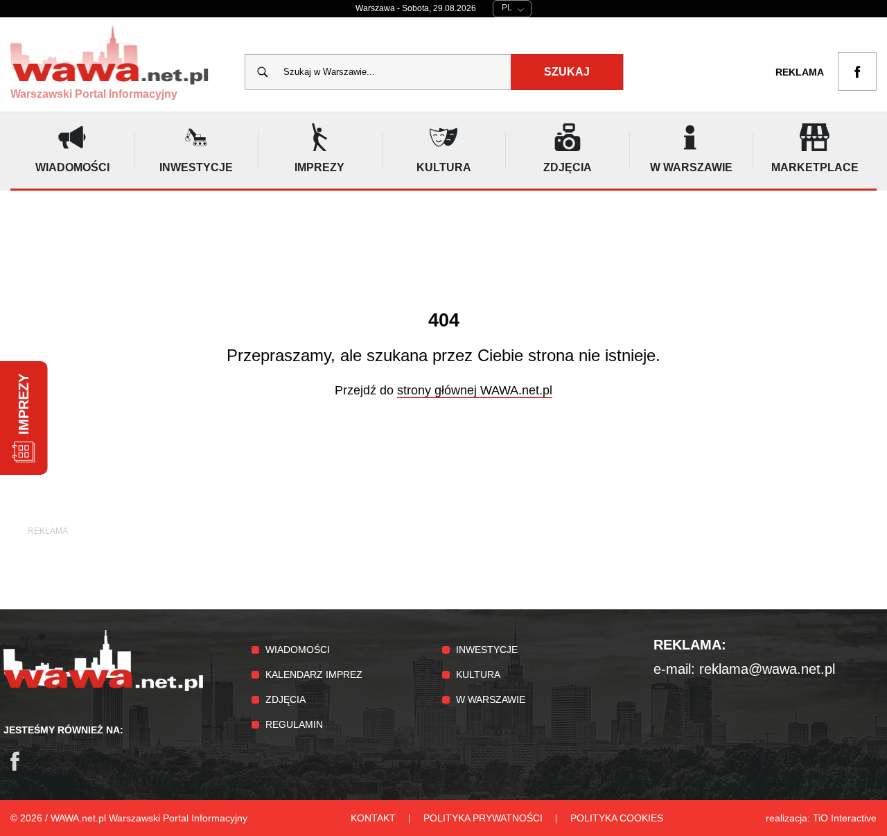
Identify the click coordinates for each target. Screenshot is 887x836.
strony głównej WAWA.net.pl (474, 390)
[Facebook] (21, 768)
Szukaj (567, 72)
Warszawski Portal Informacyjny (93, 94)
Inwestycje (487, 649)
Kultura (478, 674)
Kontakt (373, 818)
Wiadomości (297, 649)
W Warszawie (490, 699)
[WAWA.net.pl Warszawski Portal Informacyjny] (103, 687)
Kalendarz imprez (313, 674)
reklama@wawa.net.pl (767, 669)
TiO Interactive (845, 818)
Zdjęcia (285, 699)
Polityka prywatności (483, 818)
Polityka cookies (616, 818)
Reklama (799, 72)
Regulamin (294, 724)
